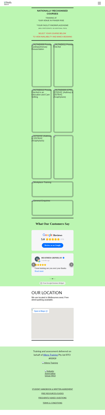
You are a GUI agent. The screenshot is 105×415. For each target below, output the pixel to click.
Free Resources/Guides (52, 394)
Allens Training (50, 355)
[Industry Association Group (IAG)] (52, 377)
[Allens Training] (52, 365)
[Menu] (99, 3)
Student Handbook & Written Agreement (52, 389)
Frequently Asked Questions (52, 398)
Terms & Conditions (52, 403)
